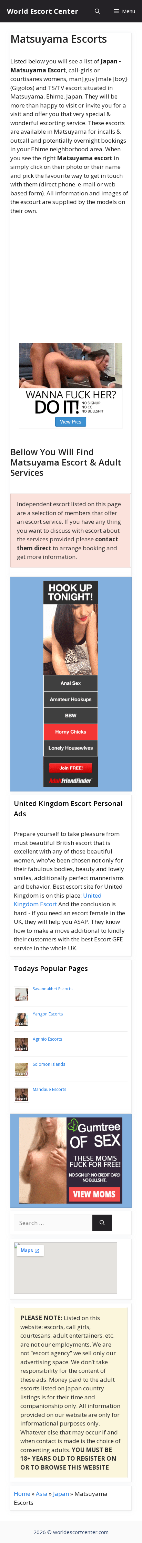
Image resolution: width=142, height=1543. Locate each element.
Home (22, 1494)
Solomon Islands (49, 1064)
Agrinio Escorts (47, 1039)
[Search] (102, 1223)
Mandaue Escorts (49, 1089)
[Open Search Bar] (97, 11)
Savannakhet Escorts (52, 989)
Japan (61, 1494)
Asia (42, 1494)
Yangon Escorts (48, 1014)
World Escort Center (42, 11)
